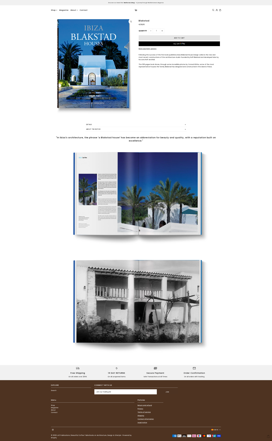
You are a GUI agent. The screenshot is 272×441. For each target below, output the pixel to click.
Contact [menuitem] (84, 10)
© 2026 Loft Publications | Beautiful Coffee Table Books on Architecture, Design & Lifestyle (86, 435)
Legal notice (142, 422)
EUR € (216, 430)
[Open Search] (213, 10)
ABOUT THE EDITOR (93, 129)
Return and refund (145, 405)
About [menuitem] (73, 10)
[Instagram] (53, 430)
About (53, 410)
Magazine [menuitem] (63, 10)
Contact (54, 412)
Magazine (54, 408)
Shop (53, 10)
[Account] (217, 10)
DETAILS (89, 124)
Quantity (143, 31)
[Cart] (220, 10)
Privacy (140, 409)
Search (53, 390)
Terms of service (144, 412)
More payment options (147, 49)
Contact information (146, 419)
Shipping (141, 416)
